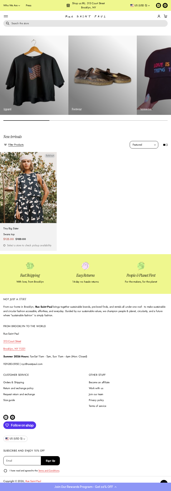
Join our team (96, 394)
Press (28, 5)
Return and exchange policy (18, 388)
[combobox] (85, 23)
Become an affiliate (99, 382)
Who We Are (10, 5)
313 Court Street (12, 341)
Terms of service (97, 406)
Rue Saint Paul (33, 481)
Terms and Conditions (48, 470)
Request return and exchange (19, 394)
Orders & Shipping (13, 382)
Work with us (96, 388)
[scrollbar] (85, 120)
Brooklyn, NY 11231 (14, 349)
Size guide (9, 400)
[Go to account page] (159, 16)
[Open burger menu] (5, 16)
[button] (85, 487)
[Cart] (165, 16)
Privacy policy (96, 400)
